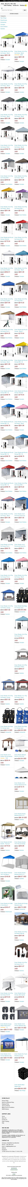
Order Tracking (7, 5)
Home (2, 3)
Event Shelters (4, 26)
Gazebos (3, 28)
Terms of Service (6, 1105)
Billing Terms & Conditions (8, 1107)
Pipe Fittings (3, 18)
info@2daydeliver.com (10, 1146)
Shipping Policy (5, 1104)
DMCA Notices (5, 1109)
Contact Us (16, 5)
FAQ (11, 3)
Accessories (3, 22)
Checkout (22, 5)
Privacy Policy (5, 1100)
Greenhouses (4, 20)
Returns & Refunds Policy (8, 1102)
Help (14, 3)
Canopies (3, 24)
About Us (7, 3)
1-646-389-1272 (9, 1144)
